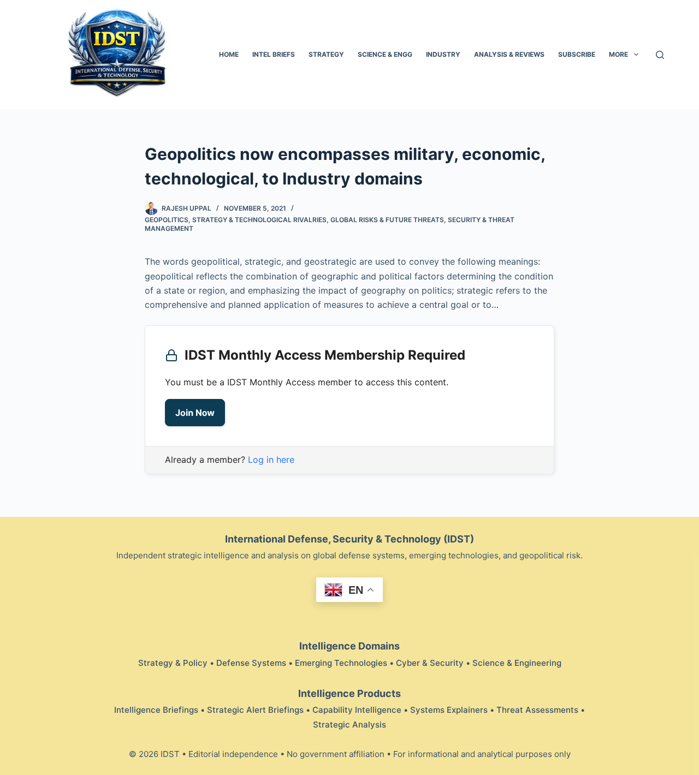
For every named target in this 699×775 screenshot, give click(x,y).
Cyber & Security (430, 663)
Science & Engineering (516, 663)
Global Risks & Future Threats (387, 220)
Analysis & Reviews (509, 54)
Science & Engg (385, 54)
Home (229, 54)
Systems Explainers (449, 710)
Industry (443, 54)
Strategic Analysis (349, 724)
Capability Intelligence (356, 710)
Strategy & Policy (173, 663)
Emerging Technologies (341, 663)
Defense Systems (251, 663)
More (618, 54)
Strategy (326, 54)
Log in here (271, 459)
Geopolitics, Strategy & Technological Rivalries (236, 220)
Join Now (195, 412)
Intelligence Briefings (156, 710)
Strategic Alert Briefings (255, 710)
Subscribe (576, 54)
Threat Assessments (537, 710)
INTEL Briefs (273, 54)
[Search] (660, 55)
